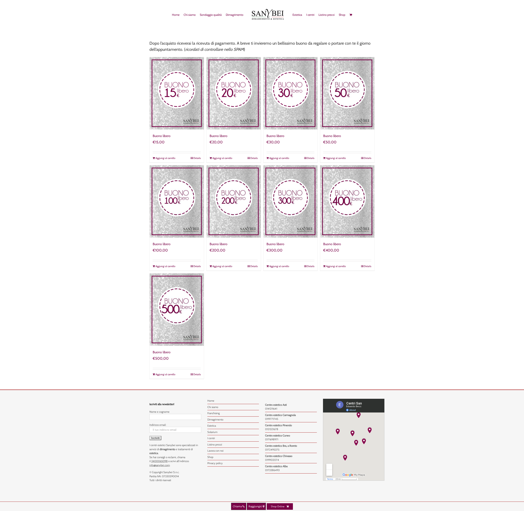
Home (210, 400)
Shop (210, 457)
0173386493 (272, 470)
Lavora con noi (215, 450)
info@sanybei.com (159, 465)
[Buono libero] (177, 93)
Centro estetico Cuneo (277, 435)
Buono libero (162, 136)
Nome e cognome (159, 411)
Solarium (212, 432)
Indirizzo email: (157, 424)
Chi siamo (212, 407)
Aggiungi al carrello (165, 158)
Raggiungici (255, 506)
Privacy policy (215, 463)
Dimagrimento (215, 419)
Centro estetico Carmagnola (280, 415)
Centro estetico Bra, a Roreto (281, 445)
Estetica (211, 425)
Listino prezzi (214, 444)
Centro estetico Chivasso (278, 456)
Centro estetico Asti (276, 404)
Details (197, 158)
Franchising (213, 413)
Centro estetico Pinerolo (278, 425)
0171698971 (271, 439)
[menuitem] (173, 14)
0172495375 (272, 449)
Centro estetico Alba (276, 466)
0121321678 (271, 429)
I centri (211, 438)
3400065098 (159, 461)
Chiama (238, 506)
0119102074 (272, 459)
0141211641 (271, 408)
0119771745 (271, 418)
